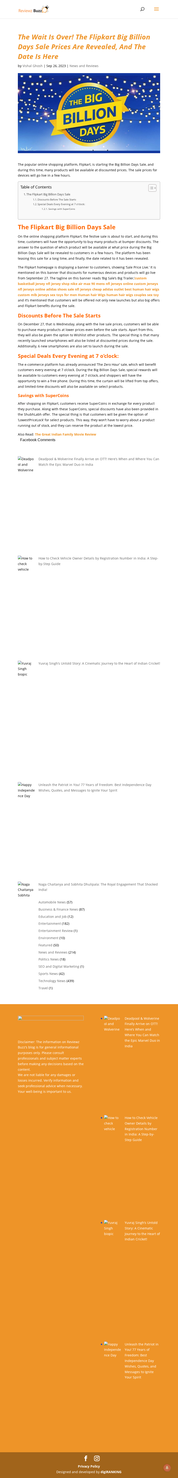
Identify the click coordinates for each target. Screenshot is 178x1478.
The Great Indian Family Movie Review (66, 434)
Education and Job (52, 916)
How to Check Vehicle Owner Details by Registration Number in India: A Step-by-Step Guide (141, 1129)
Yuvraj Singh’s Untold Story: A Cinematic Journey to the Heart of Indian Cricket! (99, 663)
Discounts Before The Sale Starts (57, 199)
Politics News (48, 959)
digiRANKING (111, 1472)
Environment (48, 938)
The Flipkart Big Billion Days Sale (48, 194)
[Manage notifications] (167, 1468)
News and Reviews (84, 66)
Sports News (48, 973)
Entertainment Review (55, 930)
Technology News (52, 981)
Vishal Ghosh (32, 66)
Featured (45, 945)
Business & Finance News (58, 909)
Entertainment (49, 923)
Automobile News (52, 902)
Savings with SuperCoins (61, 208)
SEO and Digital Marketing (58, 966)
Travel (43, 988)
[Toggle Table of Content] (150, 188)
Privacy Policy (89, 1466)
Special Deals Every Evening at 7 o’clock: (61, 204)
